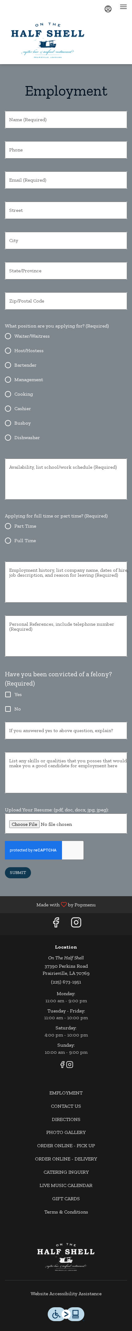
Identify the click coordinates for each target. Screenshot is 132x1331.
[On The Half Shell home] (60, 40)
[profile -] (108, 9)
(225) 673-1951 (66, 982)
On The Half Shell (66, 1257)
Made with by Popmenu (50, 904)
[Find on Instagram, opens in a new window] (76, 924)
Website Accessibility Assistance (66, 1293)
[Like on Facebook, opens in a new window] (55, 924)
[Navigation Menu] (123, 7)
